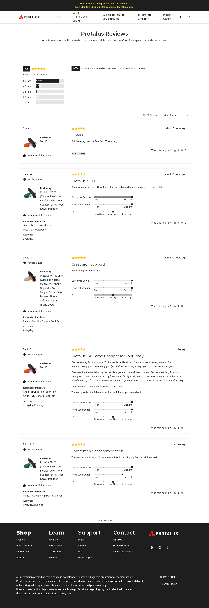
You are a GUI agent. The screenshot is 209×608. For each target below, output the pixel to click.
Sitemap (53, 557)
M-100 (43, 141)
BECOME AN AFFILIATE (144, 17)
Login (81, 539)
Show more (103, 520)
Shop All (20, 539)
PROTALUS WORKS (168, 17)
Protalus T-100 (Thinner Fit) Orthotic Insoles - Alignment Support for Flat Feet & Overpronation (51, 200)
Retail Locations (24, 545)
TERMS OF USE (167, 577)
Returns (82, 545)
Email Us (117, 539)
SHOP (59, 17)
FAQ (80, 551)
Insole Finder (22, 551)
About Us (53, 539)
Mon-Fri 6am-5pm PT (124, 551)
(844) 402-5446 (121, 545)
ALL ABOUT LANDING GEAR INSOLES (114, 17)
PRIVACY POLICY (168, 584)
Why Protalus (55, 545)
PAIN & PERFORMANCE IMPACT (80, 17)
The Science (55, 551)
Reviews (20, 557)
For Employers (85, 557)
